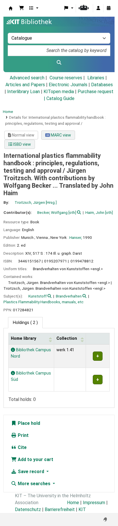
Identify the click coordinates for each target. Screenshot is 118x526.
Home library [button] (23, 338)
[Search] (59, 62)
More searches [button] (34, 483)
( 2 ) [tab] (25, 322)
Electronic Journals (68, 84)
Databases (102, 84)
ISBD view (21, 144)
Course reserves (66, 77)
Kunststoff (37, 296)
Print (23, 435)
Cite (22, 447)
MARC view (60, 135)
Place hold (28, 423)
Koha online (11, 8)
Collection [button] (66, 338)
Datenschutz (28, 509)
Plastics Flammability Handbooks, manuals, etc (43, 302)
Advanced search (27, 77)
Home (8, 111)
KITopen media (59, 91)
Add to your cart (35, 459)
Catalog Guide (60, 98)
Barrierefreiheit (60, 509)
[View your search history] (108, 8)
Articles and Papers (25, 84)
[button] (21, 8)
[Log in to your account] (98, 8)
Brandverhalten (69, 296)
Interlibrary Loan (23, 91)
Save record (31, 471)
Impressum (94, 502)
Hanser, (75, 237)
